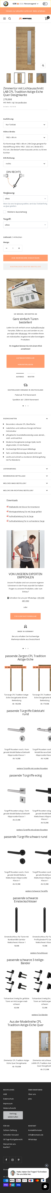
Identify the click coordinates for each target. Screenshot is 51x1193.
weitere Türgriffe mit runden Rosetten (32, 768)
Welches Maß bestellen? (14, 483)
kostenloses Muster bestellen (25, 267)
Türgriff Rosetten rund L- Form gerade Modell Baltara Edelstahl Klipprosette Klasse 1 (16, 752)
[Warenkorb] (46, 18)
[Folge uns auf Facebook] (6, 1160)
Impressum (8, 1103)
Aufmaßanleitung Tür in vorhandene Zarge (26, 521)
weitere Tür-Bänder (40, 1014)
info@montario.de (35, 1135)
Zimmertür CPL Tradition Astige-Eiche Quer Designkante (16, 1061)
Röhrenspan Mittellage (14, 476)
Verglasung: (9, 192)
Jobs (30, 1099)
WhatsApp (32, 1139)
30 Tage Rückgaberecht (12, 1139)
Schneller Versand (10, 1135)
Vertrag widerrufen (13, 1115)
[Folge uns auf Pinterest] (19, 1160)
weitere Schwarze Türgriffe (36, 891)
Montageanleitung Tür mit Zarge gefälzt (25, 511)
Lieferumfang (9, 469)
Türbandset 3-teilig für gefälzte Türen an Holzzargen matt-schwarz (16, 1001)
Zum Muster (25, 352)
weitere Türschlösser (39, 953)
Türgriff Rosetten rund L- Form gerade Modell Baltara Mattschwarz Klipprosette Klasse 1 (16, 876)
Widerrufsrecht (9, 1108)
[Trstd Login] (47, 3)
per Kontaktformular (25, 616)
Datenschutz (8, 1099)
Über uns (32, 1094)
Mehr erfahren (39, 11)
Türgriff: (7, 219)
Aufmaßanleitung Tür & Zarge (21, 516)
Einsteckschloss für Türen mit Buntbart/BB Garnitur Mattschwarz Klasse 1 (16, 939)
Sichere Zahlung (10, 1130)
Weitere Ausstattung (17, 211)
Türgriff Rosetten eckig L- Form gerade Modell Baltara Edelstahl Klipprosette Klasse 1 (16, 814)
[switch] (45, 3)
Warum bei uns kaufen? (9, 1145)
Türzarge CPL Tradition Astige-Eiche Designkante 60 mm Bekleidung (16, 697)
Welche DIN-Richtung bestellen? (18, 490)
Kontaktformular (35, 1130)
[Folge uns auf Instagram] (12, 1160)
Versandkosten (21, 102)
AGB (5, 1094)
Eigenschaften (10, 418)
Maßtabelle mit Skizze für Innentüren (24, 507)
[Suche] (9, 18)
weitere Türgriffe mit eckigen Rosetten (32, 829)
